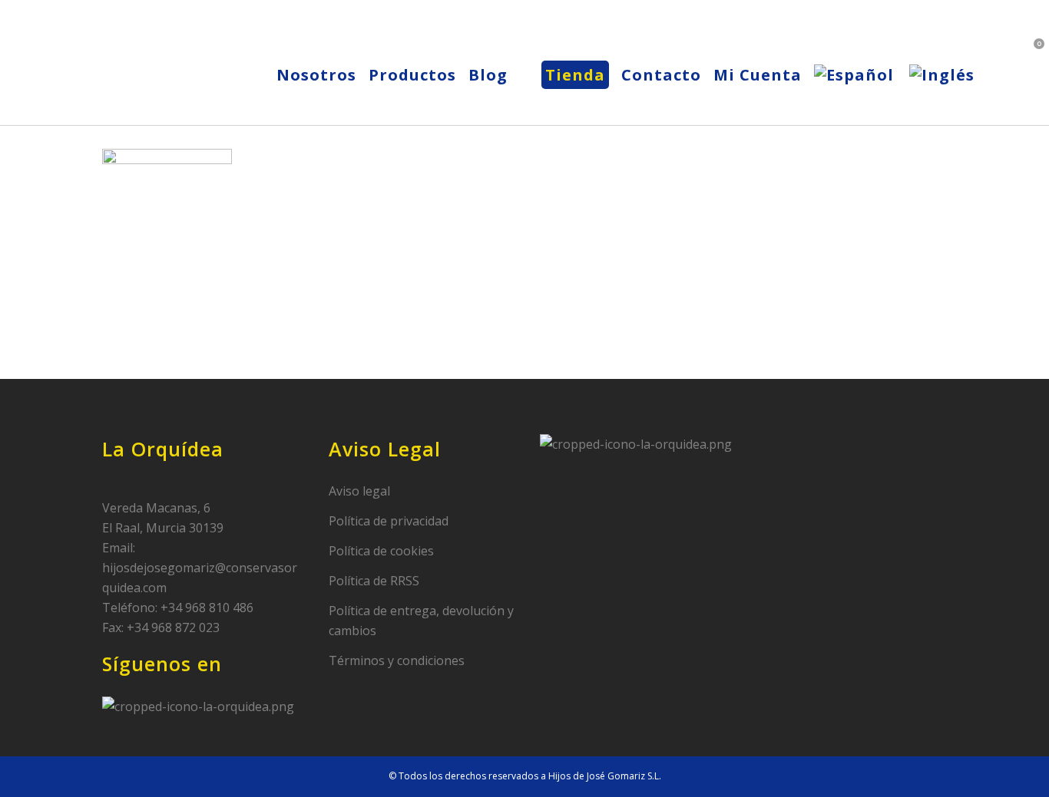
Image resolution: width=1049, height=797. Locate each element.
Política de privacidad (388, 520)
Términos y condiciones (397, 660)
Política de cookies (381, 550)
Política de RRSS (374, 580)
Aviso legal (359, 490)
